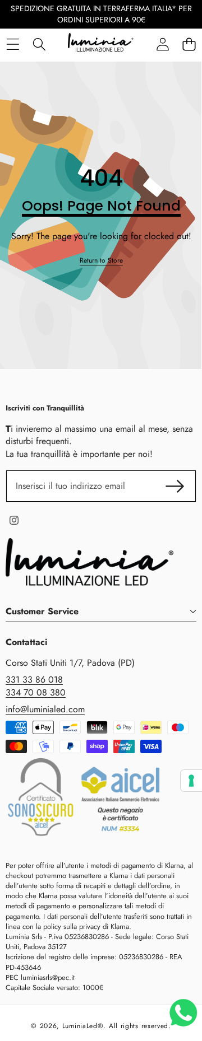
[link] (101, 260)
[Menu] (12, 44)
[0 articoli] (188, 44)
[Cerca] (39, 44)
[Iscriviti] (175, 486)
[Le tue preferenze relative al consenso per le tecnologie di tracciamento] (191, 780)
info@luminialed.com (45, 709)
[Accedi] (162, 44)
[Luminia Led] (100, 44)
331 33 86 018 (34, 679)
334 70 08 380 (36, 692)
